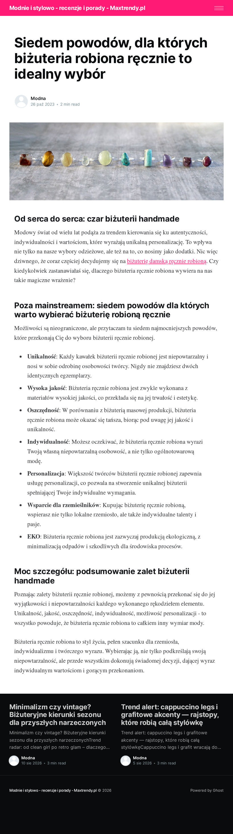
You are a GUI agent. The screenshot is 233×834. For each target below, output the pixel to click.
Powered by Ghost (207, 790)
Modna (38, 98)
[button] (219, 8)
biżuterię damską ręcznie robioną (166, 261)
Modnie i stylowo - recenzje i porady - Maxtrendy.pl (77, 8)
